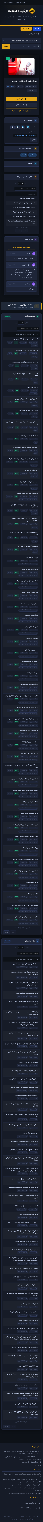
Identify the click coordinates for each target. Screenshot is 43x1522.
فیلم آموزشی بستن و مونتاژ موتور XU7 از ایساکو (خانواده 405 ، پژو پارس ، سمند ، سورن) (23, 1259)
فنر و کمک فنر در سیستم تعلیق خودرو (26, 1095)
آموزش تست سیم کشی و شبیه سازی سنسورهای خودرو (22, 1196)
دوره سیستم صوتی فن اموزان (29, 482)
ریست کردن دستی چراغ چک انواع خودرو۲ (25, 905)
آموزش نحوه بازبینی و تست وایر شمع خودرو (24, 1141)
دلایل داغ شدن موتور (31, 627)
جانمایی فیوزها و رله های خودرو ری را (26, 399)
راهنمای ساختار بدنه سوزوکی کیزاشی (24, 207)
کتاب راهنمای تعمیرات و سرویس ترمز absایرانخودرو (21, 696)
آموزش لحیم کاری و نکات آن (29, 1304)
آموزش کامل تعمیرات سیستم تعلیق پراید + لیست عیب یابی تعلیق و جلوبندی (22, 1394)
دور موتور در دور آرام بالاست (29, 604)
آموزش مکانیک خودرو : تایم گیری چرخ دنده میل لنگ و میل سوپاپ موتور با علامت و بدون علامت (21, 1169)
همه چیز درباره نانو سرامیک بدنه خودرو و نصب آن (22, 1268)
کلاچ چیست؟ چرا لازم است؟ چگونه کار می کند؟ (23, 1222)
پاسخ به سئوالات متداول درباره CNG (26, 1206)
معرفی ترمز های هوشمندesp (29, 684)
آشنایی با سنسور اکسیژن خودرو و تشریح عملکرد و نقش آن (22, 1105)
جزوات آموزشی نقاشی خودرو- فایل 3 (24, 217)
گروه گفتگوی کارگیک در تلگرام (28, 1508)
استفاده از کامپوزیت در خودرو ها (28, 546)
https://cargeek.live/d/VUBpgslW (25, 136)
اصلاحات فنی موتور (32, 638)
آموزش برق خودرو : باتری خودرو (28, 1214)
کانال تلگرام (7, 2)
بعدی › (6, 932)
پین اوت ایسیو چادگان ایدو (29, 813)
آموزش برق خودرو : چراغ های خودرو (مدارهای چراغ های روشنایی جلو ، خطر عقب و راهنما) (22, 1338)
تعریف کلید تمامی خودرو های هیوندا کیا (25, 825)
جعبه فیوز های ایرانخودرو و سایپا (27, 581)
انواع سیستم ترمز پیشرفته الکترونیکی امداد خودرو (22, 719)
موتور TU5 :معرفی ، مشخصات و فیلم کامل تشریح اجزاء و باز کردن (22, 1013)
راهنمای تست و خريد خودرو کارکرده (26, 1285)
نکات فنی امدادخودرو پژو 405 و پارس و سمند (23, 339)
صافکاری (32, 155)
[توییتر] (23, 127)
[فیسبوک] (12, 127)
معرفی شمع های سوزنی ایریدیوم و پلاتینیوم (24, 1347)
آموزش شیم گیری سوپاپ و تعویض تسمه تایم (23, 1187)
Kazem (34, 357)
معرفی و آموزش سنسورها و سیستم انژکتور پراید (23, 1079)
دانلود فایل (20, 99)
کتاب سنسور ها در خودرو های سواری (26, 917)
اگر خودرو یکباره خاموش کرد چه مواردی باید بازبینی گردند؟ (22, 1159)
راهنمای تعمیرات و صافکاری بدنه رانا (24, 203)
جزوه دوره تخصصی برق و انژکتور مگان (26, 871)
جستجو (6, 46)
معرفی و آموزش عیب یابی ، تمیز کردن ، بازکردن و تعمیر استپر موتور (22, 984)
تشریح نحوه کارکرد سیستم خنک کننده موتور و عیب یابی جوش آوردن (22, 1034)
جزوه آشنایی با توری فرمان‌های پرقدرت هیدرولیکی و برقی (21, 766)
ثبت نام (24, 28)
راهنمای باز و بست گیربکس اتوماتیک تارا (25, 447)
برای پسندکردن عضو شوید (20, 111)
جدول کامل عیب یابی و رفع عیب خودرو (25, 964)
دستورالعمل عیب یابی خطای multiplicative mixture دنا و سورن (24, 520)
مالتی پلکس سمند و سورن (30, 592)
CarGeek (10, 86)
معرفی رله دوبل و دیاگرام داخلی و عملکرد (25, 1071)
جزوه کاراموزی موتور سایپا (30, 569)
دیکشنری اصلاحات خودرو (30, 661)
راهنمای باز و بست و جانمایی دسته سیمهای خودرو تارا (22, 423)
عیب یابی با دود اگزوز (31, 650)
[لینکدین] (17, 127)
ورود (36, 28)
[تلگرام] (28, 127)
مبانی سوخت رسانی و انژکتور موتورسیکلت (25, 362)
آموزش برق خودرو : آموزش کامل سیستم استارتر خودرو (23, 1053)
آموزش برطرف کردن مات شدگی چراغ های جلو (24, 1312)
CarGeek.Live (30, 1457)
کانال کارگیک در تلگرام (31, 1503)
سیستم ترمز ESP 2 (32, 673)
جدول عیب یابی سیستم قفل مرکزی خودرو (24, 1087)
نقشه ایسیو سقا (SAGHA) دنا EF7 (27, 410)
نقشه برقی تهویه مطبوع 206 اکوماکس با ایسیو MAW (23, 375)
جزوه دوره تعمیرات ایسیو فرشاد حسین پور (24, 779)
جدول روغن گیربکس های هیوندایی (27, 707)
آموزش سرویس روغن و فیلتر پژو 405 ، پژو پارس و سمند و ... (22, 1115)
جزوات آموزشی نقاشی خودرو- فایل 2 (24, 212)
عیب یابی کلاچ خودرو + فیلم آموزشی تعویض (24, 1150)
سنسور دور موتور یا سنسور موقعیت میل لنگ (24, 1250)
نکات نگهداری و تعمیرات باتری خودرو (26, 350)
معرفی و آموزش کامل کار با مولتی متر (26, 1404)
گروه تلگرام (19, 2)
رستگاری (34, 345)
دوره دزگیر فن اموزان (31, 470)
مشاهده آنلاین (20, 105)
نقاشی (23, 155)
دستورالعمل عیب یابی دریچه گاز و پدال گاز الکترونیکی (24, 506)
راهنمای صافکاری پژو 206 (27, 198)
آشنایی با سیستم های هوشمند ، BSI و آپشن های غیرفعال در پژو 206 (22, 1375)
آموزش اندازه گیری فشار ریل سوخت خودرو (25, 1179)
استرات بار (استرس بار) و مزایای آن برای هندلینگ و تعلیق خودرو (22, 1357)
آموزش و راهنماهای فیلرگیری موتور (27, 993)
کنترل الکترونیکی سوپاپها (30, 802)
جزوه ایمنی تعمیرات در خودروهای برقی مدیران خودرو (23, 533)
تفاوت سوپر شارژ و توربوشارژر (28, 730)
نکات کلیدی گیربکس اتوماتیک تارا (27, 436)
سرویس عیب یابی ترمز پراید (29, 753)
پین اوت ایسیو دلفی (32, 882)
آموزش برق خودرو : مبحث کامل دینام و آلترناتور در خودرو (22, 1002)
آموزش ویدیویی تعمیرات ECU (28, 1320)
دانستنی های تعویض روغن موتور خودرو (25, 790)
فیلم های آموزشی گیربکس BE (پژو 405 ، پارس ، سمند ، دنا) (23, 1413)
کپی (33, 140)
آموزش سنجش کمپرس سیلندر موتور (26, 1385)
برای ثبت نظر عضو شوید (20, 247)
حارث (34, 552)
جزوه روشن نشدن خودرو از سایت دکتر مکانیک (23, 459)
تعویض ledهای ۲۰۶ (31, 558)
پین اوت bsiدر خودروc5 (30, 848)
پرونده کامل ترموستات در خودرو (28, 1062)
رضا (35, 430)
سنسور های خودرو (32, 387)
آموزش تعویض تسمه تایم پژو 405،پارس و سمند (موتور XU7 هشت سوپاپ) (22, 1232)
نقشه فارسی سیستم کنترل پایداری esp (25, 859)
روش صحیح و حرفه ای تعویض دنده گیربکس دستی (22, 1329)
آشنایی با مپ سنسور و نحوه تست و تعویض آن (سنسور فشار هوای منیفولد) (23, 1023)
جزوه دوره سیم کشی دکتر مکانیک (27, 493)
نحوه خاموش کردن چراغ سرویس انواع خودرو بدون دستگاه (22, 1294)
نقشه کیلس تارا (33, 894)
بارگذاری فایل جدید (31, 34)
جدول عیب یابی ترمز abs (30, 742)
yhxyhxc (33, 465)
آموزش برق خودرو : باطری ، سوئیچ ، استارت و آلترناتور (21, 1044)
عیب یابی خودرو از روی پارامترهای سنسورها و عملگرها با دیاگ (24, 973)
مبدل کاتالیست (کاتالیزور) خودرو (28, 1366)
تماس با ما (38, 1465)
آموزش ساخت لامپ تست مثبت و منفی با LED (23, 1125)
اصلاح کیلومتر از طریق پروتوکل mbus (26, 836)
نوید (35, 382)
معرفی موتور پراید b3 (31, 615)
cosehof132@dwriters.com (27, 500)
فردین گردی (33, 394)
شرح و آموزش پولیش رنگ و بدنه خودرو (26, 1241)
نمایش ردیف (21, 184)
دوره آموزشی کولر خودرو (30, 1133)
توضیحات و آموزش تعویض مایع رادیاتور (26, 1277)
